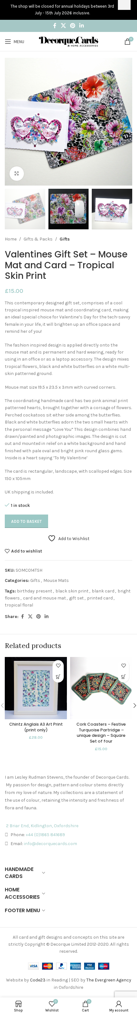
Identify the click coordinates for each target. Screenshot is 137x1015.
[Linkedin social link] (81, 26)
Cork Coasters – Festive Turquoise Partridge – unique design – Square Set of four (101, 732)
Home (11, 239)
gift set (76, 598)
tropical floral (19, 605)
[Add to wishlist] (58, 665)
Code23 (38, 980)
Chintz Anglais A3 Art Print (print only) (36, 727)
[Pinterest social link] (72, 26)
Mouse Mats (56, 580)
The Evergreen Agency (108, 980)
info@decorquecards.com (50, 843)
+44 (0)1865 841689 (45, 834)
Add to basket (26, 521)
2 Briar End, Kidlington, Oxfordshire (42, 825)
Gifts (65, 239)
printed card (100, 598)
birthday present (34, 591)
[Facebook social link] (55, 26)
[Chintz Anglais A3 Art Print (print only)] (36, 688)
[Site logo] (68, 41)
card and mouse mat (44, 598)
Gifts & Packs (38, 239)
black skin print (72, 591)
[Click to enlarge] (17, 173)
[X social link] (63, 26)
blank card (103, 591)
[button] (11, 121)
